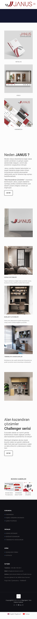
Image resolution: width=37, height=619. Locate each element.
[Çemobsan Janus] (18, 4)
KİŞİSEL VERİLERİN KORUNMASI (15, 518)
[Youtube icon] (18, 605)
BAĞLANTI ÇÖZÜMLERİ (11, 317)
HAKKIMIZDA (10, 514)
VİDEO (18, 95)
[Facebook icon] (16, 605)
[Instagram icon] (22, 605)
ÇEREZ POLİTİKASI (11, 521)
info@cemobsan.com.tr (13, 571)
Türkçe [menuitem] (27, 614)
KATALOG (19, 61)
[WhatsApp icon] (14, 605)
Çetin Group (17, 600)
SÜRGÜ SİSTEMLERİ (10, 277)
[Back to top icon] (18, 596)
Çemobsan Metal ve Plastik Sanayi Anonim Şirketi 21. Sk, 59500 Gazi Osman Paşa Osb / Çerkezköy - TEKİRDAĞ (17, 577)
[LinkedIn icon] (20, 605)
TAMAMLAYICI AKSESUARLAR (13, 356)
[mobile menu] (34, 4)
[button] (6, 489)
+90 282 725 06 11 (12, 568)
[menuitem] (14, 614)
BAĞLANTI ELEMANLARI (12, 536)
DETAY (8, 193)
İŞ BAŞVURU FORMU (12, 552)
